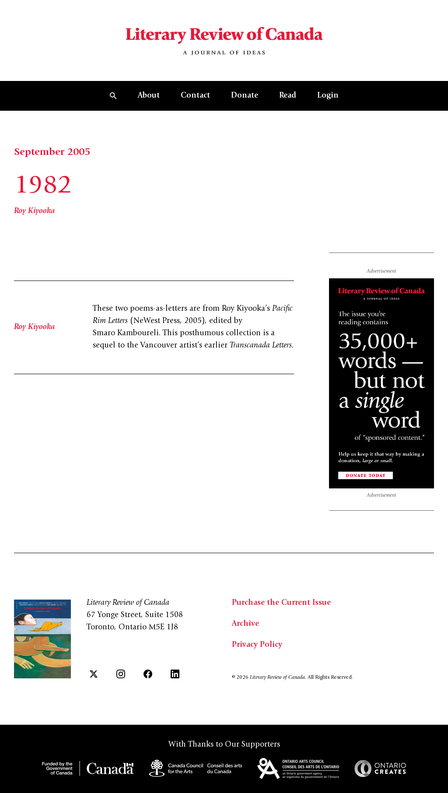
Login (328, 96)
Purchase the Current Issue (281, 603)
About (149, 96)
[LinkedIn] (175, 674)
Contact (195, 96)
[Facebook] (148, 674)
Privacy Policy (257, 645)
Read (287, 96)
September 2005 (52, 152)
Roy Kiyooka (34, 211)
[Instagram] (121, 674)
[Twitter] (94, 674)
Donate (244, 96)
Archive (245, 624)
